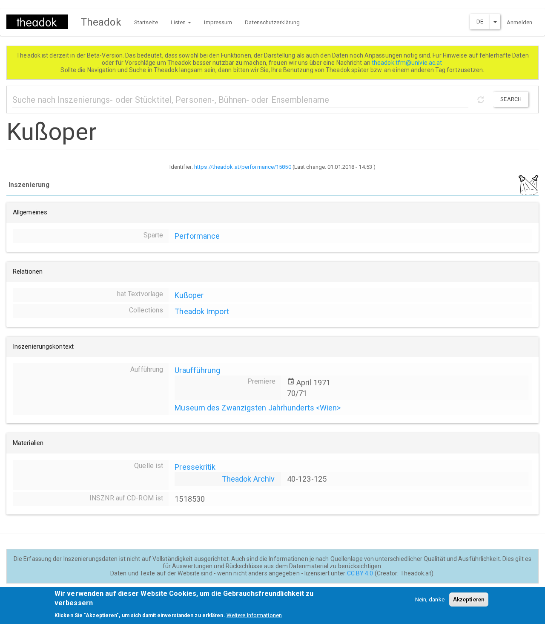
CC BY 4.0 (360, 573)
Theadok (101, 22)
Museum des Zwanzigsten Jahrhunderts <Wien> (258, 407)
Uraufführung (197, 370)
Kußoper (189, 295)
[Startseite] (40, 21)
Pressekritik (195, 466)
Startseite (146, 22)
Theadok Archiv (248, 478)
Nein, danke (430, 599)
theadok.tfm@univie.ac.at (408, 62)
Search (511, 99)
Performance (197, 235)
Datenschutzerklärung (272, 22)
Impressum (218, 22)
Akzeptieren (469, 599)
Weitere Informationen (254, 615)
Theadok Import (202, 311)
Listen (179, 22)
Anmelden (519, 22)
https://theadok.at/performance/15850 (242, 167)
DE (479, 21)
